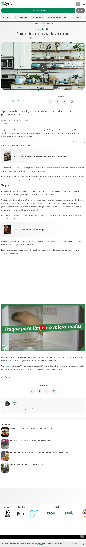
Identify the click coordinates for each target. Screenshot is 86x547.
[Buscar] (78, 4)
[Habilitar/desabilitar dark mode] (13, 101)
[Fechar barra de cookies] (83, 544)
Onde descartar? (39, 10)
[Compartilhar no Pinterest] (72, 101)
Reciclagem (39, 17)
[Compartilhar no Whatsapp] (50, 101)
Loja (81, 10)
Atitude (37, 23)
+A (18, 101)
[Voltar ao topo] (82, 536)
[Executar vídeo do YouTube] (43, 327)
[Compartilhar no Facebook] (57, 101)
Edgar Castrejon (42, 91)
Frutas (3, 357)
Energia (77, 17)
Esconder (25, 120)
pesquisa (8, 366)
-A (23, 101)
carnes (40, 203)
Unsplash (52, 91)
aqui (17, 253)
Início (31, 23)
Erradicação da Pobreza (58, 17)
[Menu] (84, 4)
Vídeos (7, 17)
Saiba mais (40, 544)
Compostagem (22, 17)
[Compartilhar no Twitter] (64, 101)
